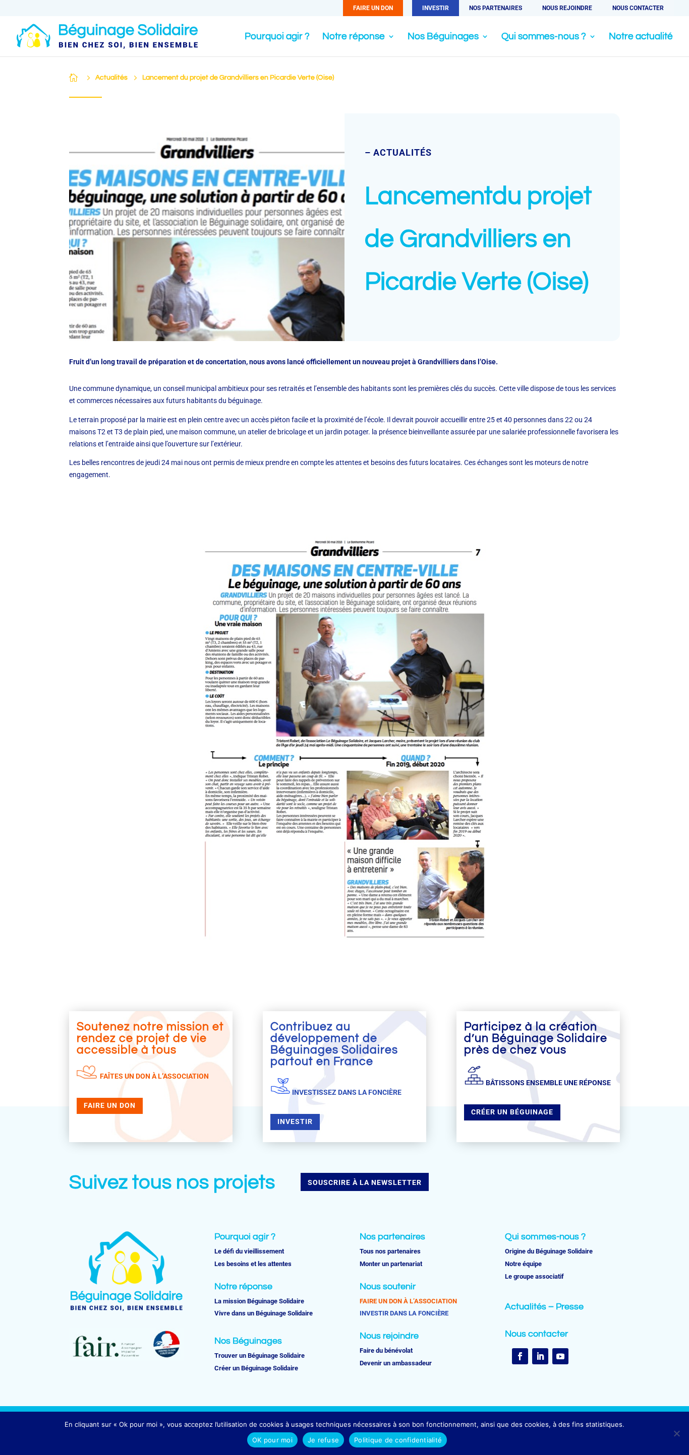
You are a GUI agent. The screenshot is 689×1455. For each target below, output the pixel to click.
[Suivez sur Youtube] (560, 1356)
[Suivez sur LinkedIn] (540, 1356)
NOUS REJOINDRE (567, 8)
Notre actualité (641, 37)
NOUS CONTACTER (638, 8)
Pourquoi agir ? (277, 37)
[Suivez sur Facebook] (520, 1356)
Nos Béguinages (443, 37)
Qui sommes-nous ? (543, 37)
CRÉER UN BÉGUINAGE (512, 1112)
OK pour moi (272, 1440)
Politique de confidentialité (398, 1440)
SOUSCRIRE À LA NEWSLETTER (365, 1182)
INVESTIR (435, 8)
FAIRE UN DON (373, 8)
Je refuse (323, 1440)
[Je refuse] (676, 1433)
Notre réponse (353, 37)
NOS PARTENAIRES (495, 8)
